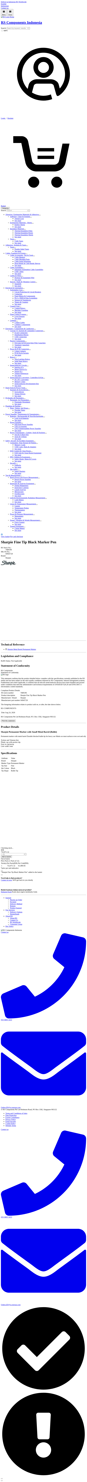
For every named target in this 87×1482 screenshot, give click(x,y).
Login (3, 118)
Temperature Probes (21, 508)
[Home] (2, 534)
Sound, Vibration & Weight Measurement (25, 520)
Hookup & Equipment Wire (24, 278)
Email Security (10, 1121)
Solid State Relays (21, 361)
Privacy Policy (10, 1119)
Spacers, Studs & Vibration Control (22, 282)
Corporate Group (16, 924)
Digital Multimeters (21, 486)
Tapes (12, 239)
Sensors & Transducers (22, 300)
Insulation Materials (17, 229)
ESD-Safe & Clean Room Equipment (27, 453)
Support (8, 898)
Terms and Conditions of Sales (16, 1113)
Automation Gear (16, 290)
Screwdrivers (19, 392)
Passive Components (17, 341)
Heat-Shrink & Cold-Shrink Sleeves (27, 263)
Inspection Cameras (21, 488)
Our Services (10, 910)
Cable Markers (19, 257)
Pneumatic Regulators (22, 402)
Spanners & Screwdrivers (19, 390)
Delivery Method (16, 904)
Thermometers (19, 510)
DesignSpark (14, 914)
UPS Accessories (20, 426)
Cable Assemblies (16, 267)
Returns (13, 906)
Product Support (16, 908)
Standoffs (17, 284)
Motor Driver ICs (20, 369)
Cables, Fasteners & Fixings (15, 253)
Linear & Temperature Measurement (23, 504)
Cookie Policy (10, 1124)
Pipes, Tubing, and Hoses (19, 408)
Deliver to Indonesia (8, 2)
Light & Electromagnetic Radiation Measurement (27, 498)
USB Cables (18, 272)
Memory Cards (19, 445)
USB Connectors (20, 337)
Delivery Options (16, 912)
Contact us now (6, 880)
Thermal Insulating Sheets (23, 235)
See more (17, 221)
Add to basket (6, 857)
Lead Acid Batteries (21, 418)
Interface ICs (19, 367)
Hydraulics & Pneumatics (14, 398)
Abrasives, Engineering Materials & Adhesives (22, 214)
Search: (4, 28)
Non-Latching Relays (22, 359)
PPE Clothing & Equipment (20, 457)
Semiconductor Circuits (18, 365)
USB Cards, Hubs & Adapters (25, 447)
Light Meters (19, 500)
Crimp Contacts (20, 351)
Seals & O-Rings (20, 437)
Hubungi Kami (6, 892)
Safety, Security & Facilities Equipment (19, 441)
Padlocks (17, 465)
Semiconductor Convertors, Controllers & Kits (26, 378)
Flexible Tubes (19, 410)
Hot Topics (9, 926)
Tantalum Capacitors (21, 345)
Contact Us (14, 920)
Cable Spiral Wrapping (22, 261)
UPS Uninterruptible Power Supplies (27, 428)
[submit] (29, 28)
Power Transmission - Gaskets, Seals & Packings (27, 433)
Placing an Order (16, 900)
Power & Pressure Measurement (21, 514)
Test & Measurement (12, 475)
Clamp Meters (19, 528)
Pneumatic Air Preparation (19, 400)
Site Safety (14, 469)
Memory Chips (19, 382)
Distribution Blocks (21, 335)
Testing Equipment (16, 526)
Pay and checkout (16, 537)
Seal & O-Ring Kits (21, 435)
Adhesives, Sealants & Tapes (15, 245)
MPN (6, 31)
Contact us (4, 8)
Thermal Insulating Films (23, 231)
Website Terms (10, 1126)
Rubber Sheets (19, 225)
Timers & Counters (21, 302)
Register (10, 118)
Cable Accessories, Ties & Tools (21, 255)
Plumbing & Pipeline (12, 406)
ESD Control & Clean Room (20, 451)
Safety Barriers (19, 471)
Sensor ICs (18, 371)
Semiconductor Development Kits (26, 384)
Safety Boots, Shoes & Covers (25, 459)
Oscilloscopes (19, 494)
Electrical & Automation (14, 288)
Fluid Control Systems (18, 314)
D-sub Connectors (21, 333)
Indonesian (5, 6)
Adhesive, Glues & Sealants (20, 217)
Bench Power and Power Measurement (24, 477)
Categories (5, 208)
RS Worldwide (21, 2)
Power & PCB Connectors (19, 349)
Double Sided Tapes (21, 249)
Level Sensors (19, 316)
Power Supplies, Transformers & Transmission (22, 414)
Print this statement (8, 721)
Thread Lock (19, 219)
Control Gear (14, 306)
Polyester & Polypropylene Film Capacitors (30, 343)
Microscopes (19, 492)
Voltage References (21, 373)
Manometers (18, 516)
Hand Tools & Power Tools (15, 388)
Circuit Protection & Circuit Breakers (27, 292)
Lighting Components (22, 325)
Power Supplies (15, 422)
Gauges (17, 506)
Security (13, 463)
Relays (12, 357)
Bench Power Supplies (22, 479)
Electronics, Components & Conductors (19, 329)
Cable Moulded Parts (22, 259)
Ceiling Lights (19, 323)
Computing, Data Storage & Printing (23, 443)
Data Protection (11, 1115)
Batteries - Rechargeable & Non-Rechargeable (26, 416)
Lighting (13, 320)
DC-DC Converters (21, 380)
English (3, 4)
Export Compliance (12, 1117)
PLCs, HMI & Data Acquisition (25, 298)
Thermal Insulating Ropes (23, 233)
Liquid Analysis (20, 490)
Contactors (18, 294)
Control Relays (19, 308)
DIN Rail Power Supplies (23, 424)
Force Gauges (19, 522)
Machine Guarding (21, 310)
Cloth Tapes (18, 241)
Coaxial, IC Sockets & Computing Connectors (26, 331)
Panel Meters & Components (24, 296)
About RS (9, 916)
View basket (5, 537)
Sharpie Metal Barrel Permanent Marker (21, 649)
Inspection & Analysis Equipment (22, 484)
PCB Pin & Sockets (21, 353)
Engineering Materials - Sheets (21, 223)
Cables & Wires (15, 276)
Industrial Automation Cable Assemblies (28, 270)
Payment (13, 902)
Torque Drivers (19, 394)
